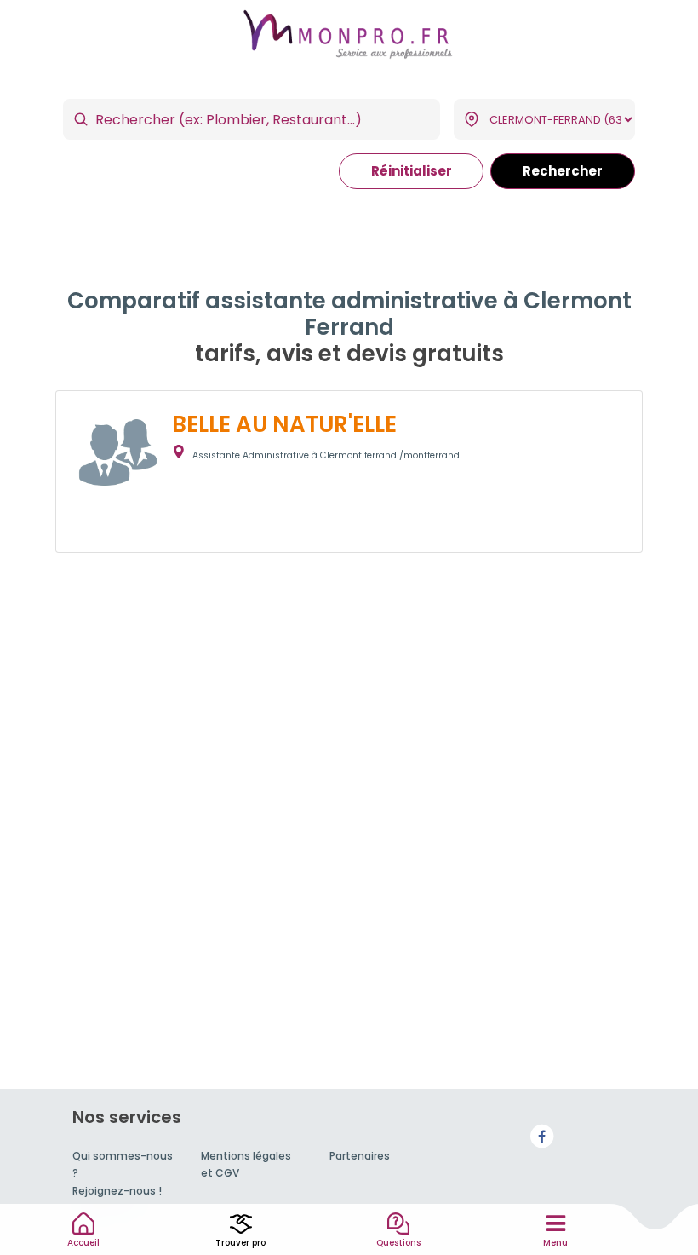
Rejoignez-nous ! (117, 1190)
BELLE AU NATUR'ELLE (284, 424)
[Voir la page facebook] (542, 1136)
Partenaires (359, 1155)
